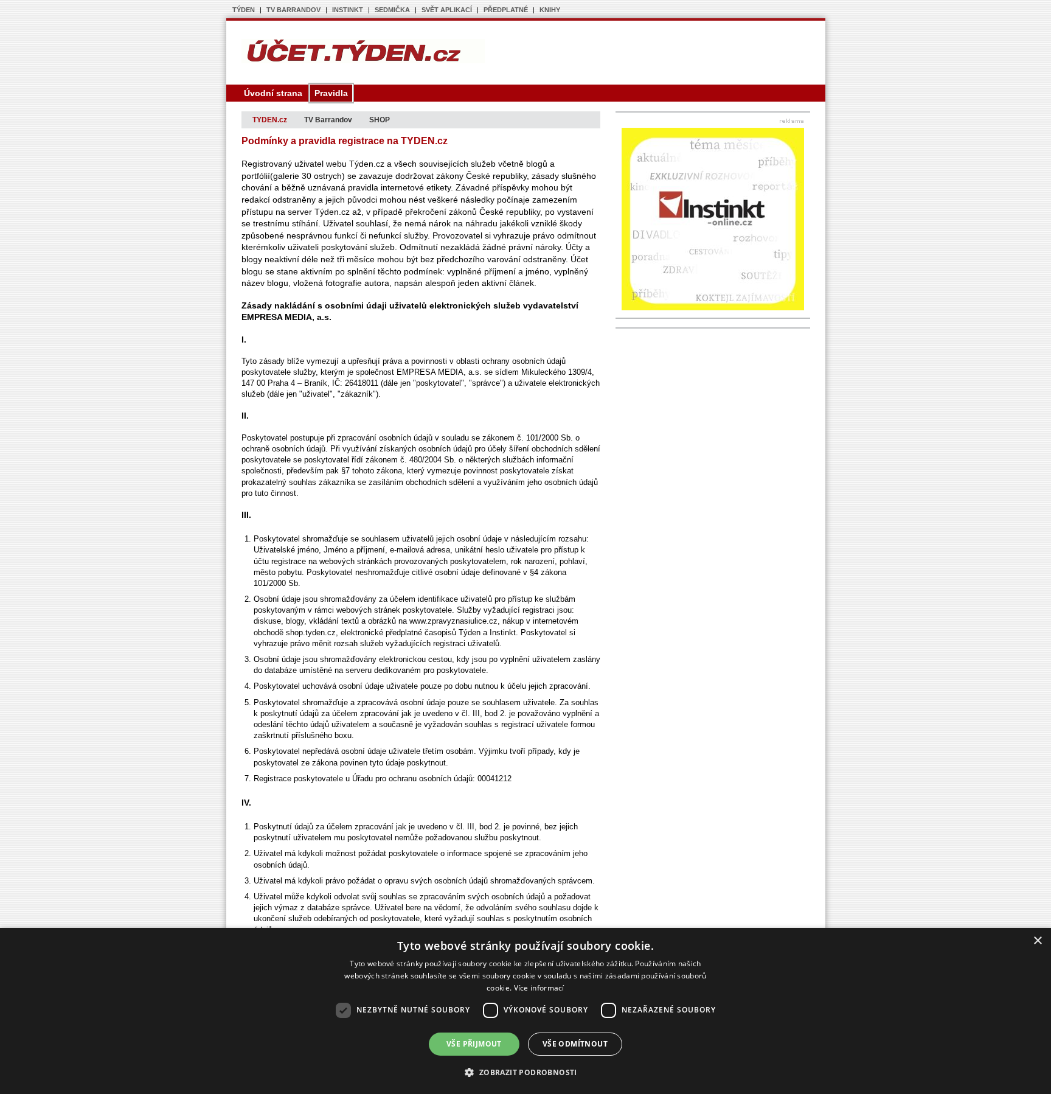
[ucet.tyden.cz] (363, 60)
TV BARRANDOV (293, 9)
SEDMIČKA (392, 9)
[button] (525, 1072)
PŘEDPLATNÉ (506, 9)
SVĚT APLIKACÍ (446, 9)
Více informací (539, 988)
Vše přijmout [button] (474, 1044)
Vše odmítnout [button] (575, 1044)
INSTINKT (347, 9)
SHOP (379, 120)
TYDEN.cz (269, 120)
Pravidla (331, 93)
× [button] (1037, 941)
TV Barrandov (328, 120)
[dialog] (525, 1011)
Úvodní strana (273, 93)
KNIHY (549, 9)
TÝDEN (243, 9)
